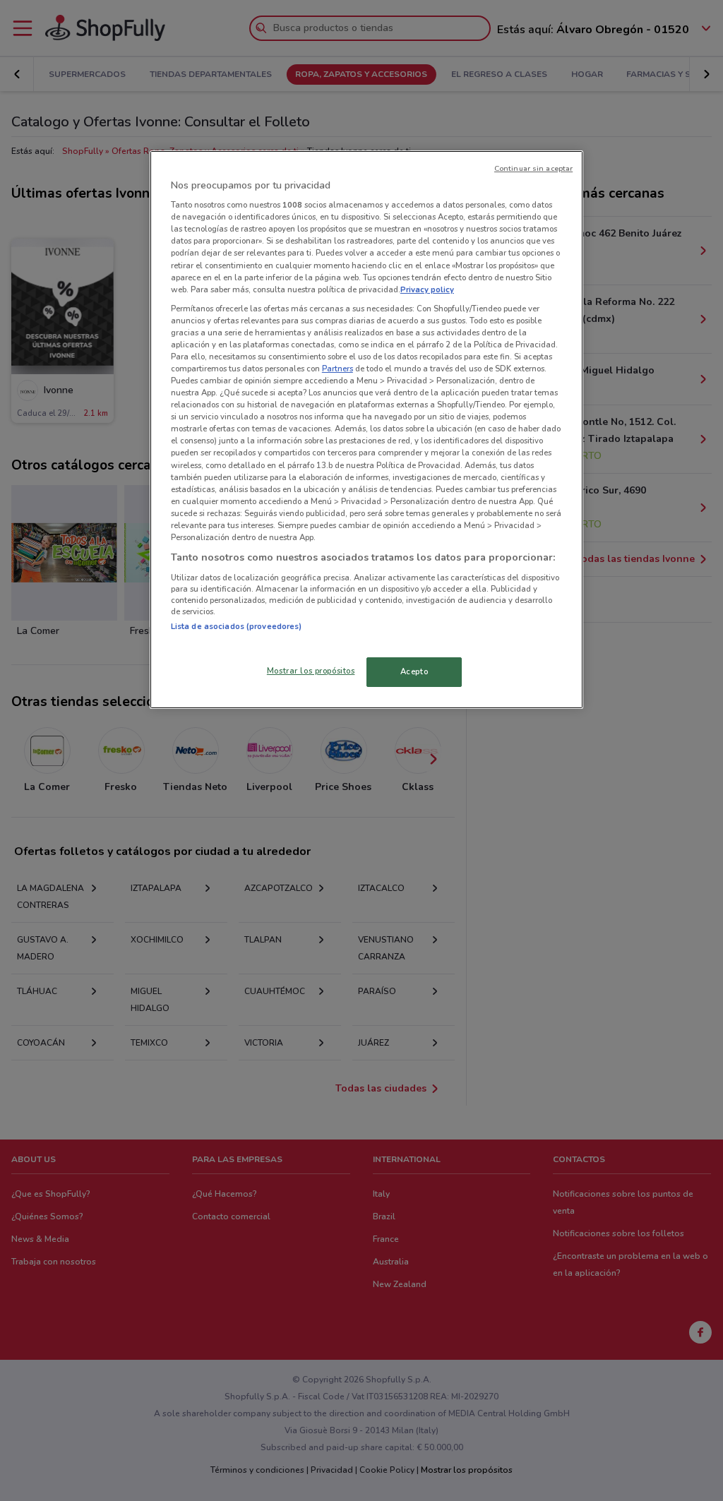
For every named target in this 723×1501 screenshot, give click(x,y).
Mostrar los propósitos (311, 670)
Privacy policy (427, 289)
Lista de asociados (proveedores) (236, 626)
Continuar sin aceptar (533, 168)
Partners (337, 368)
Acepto (414, 671)
